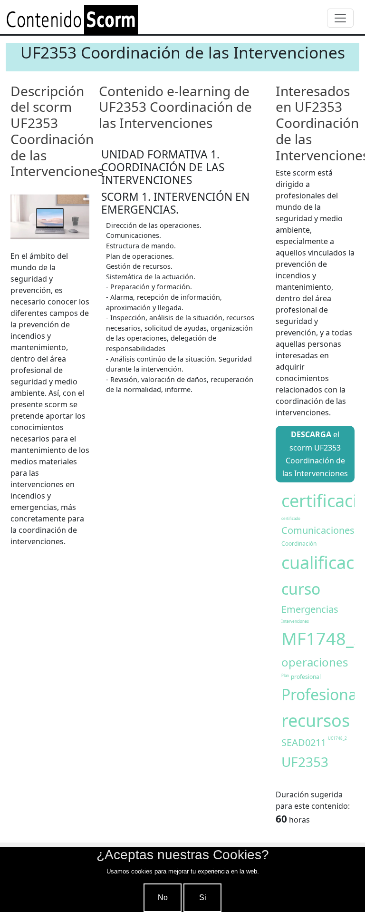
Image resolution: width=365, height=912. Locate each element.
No (163, 897)
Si (202, 897)
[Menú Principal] (340, 18)
